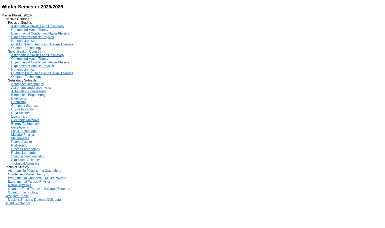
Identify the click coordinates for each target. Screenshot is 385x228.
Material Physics (23, 134)
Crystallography (22, 109)
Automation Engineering (28, 91)
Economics (19, 116)
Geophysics (19, 127)
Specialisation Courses (24, 51)
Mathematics (20, 138)
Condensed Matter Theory (29, 30)
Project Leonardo (23, 152)
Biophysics (19, 98)
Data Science (20, 113)
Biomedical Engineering (28, 95)
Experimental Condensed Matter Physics (40, 33)
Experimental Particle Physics (32, 37)
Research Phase (17, 196)
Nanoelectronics (22, 40)
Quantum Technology (26, 48)
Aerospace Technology (27, 84)
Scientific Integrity (17, 203)
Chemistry (18, 102)
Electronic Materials (25, 120)
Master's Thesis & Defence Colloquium (35, 199)
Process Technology (25, 149)
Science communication (28, 156)
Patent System (21, 142)
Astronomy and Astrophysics (31, 87)
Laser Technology (23, 131)
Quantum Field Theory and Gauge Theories (42, 44)
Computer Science (24, 105)
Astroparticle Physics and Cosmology (37, 26)
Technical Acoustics (25, 163)
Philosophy (19, 145)
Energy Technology (25, 123)
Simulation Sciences (26, 160)
